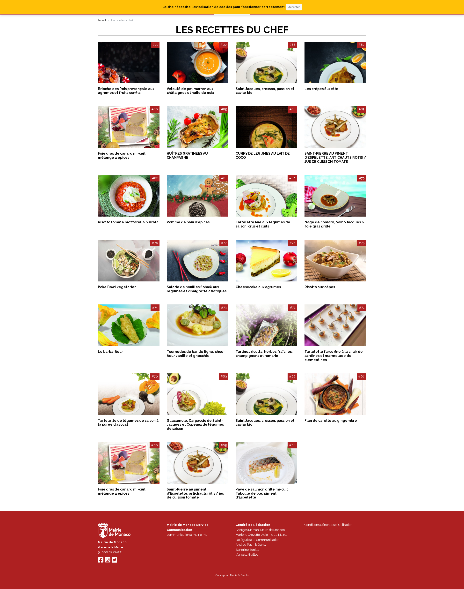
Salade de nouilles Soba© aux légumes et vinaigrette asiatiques (196, 289)
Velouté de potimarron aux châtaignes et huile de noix (190, 91)
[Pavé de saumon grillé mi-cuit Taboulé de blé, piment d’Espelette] (266, 463)
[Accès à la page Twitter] (114, 561)
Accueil (102, 20)
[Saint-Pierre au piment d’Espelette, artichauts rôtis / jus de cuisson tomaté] (197, 463)
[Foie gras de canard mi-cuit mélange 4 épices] (129, 127)
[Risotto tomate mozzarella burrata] (129, 196)
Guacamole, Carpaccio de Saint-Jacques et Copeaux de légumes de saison (195, 425)
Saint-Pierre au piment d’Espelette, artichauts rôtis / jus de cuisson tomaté (195, 493)
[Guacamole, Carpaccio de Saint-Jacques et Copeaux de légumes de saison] (197, 394)
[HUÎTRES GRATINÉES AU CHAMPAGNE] (197, 127)
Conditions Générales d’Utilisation (328, 525)
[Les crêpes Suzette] (335, 62)
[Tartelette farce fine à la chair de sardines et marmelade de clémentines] (335, 325)
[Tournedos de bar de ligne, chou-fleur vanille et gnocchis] (197, 325)
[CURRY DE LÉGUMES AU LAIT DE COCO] (266, 127)
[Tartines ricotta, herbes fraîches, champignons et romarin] (266, 325)
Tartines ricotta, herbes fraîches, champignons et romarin (264, 354)
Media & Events (239, 575)
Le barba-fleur (110, 352)
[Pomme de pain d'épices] (197, 196)
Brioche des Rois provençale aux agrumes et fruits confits (126, 91)
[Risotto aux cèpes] (335, 260)
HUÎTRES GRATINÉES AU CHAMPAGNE (187, 155)
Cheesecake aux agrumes (258, 287)
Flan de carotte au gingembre (330, 421)
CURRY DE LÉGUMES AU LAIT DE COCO (263, 155)
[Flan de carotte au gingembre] (335, 394)
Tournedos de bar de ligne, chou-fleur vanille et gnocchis (196, 354)
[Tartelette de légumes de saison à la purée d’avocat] (129, 394)
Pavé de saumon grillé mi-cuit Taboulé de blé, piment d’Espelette (262, 493)
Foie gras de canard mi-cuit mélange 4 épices (121, 155)
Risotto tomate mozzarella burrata (128, 222)
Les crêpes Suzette (321, 89)
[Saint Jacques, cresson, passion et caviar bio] (266, 62)
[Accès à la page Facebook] (100, 561)
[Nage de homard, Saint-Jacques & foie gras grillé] (335, 196)
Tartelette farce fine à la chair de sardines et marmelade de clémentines (333, 356)
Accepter (294, 7)
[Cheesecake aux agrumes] (266, 260)
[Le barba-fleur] (129, 325)
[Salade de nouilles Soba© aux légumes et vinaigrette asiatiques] (197, 260)
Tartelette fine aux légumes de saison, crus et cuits (263, 224)
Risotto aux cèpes (319, 287)
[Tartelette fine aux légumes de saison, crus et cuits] (266, 196)
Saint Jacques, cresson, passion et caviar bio (265, 91)
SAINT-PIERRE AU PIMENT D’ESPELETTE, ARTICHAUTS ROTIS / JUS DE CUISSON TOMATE (335, 157)
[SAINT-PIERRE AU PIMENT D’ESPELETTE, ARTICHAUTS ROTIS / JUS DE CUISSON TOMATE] (335, 127)
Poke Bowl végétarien (117, 287)
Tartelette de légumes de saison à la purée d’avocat (128, 423)
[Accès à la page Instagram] (107, 561)
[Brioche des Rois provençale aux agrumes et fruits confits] (129, 62)
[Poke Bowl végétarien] (129, 260)
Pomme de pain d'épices (188, 222)
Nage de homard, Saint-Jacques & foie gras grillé (334, 224)
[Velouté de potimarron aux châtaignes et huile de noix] (197, 62)
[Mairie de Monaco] (114, 531)
